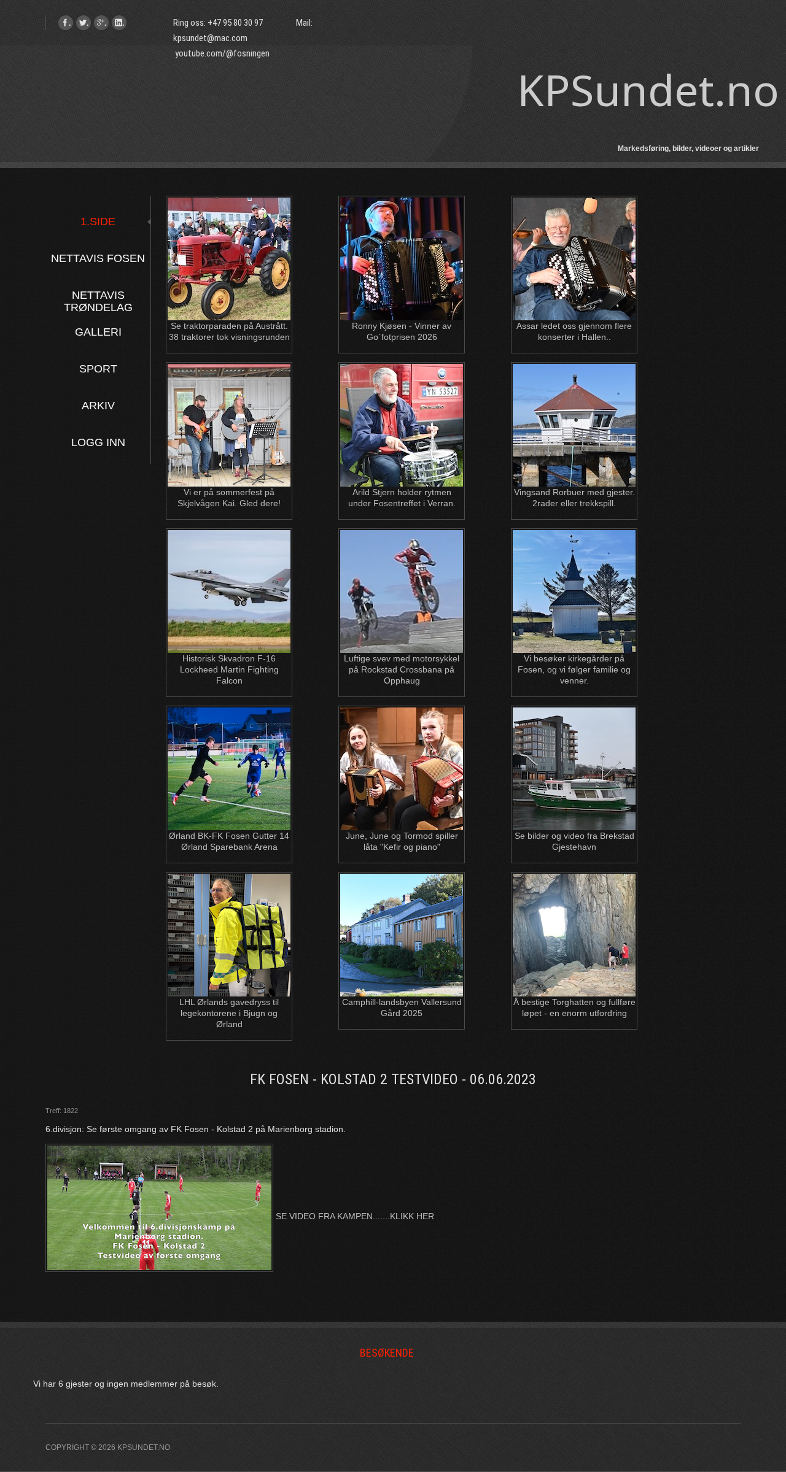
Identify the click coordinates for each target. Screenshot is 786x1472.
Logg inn (98, 442)
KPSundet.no (648, 89)
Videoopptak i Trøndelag (403, 215)
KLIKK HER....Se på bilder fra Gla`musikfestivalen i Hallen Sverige (575, 268)
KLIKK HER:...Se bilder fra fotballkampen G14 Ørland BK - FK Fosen (230, 778)
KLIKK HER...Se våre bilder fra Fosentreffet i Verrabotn (403, 434)
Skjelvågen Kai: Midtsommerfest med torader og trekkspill (230, 393)
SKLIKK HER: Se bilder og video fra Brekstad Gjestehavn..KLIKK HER (575, 778)
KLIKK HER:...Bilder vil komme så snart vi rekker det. (230, 256)
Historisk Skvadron (230, 547)
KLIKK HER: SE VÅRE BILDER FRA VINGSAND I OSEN (575, 447)
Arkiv (98, 405)
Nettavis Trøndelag (98, 295)
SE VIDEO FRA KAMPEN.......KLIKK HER (353, 1216)
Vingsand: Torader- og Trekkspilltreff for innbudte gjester (575, 393)
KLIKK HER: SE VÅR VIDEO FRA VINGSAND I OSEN (575, 489)
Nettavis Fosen (98, 258)
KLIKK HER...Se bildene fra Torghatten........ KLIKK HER (575, 944)
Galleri (98, 332)
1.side (97, 221)
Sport (98, 369)
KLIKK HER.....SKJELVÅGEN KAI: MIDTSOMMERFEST (230, 447)
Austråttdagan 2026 (230, 215)
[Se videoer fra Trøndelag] (403, 351)
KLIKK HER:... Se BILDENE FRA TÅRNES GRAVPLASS (575, 601)
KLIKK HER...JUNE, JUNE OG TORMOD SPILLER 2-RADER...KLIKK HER (402, 778)
